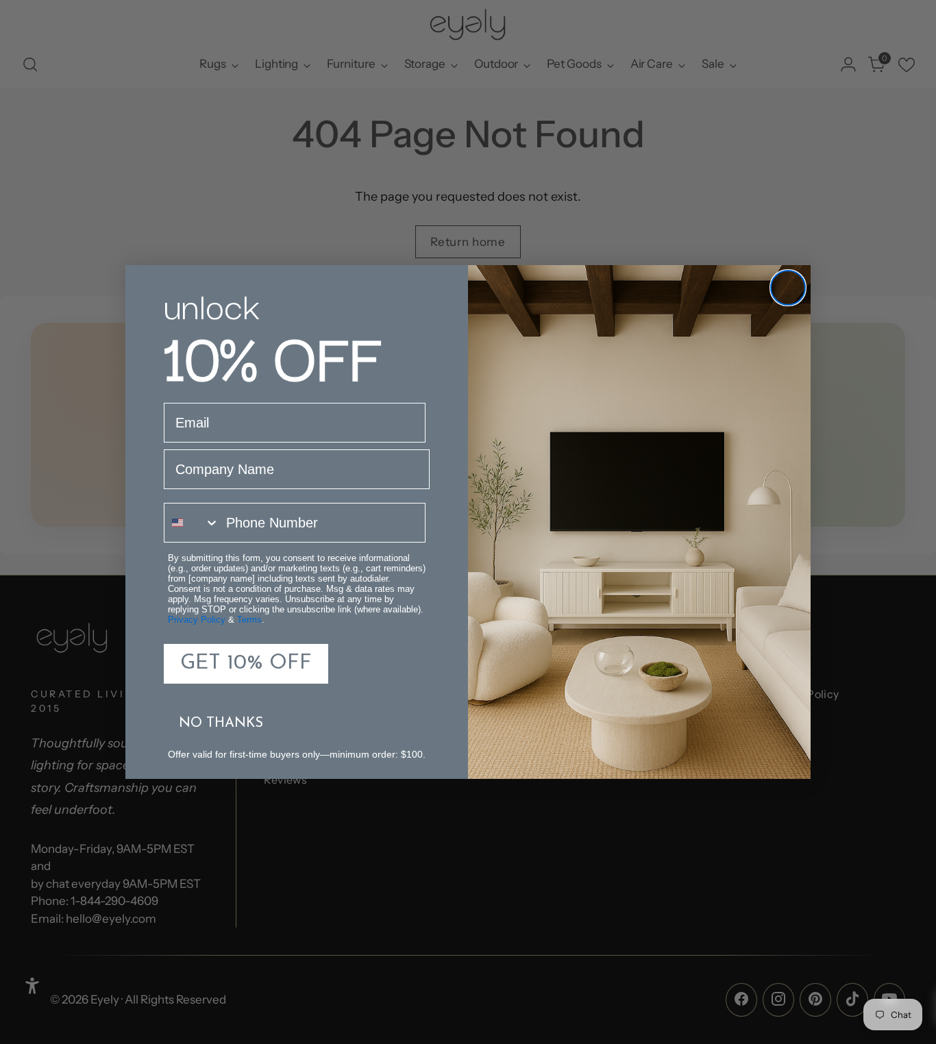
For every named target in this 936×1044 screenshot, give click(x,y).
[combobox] (191, 523)
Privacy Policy (196, 619)
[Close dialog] (788, 288)
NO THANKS (221, 723)
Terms (249, 619)
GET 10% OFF (246, 663)
